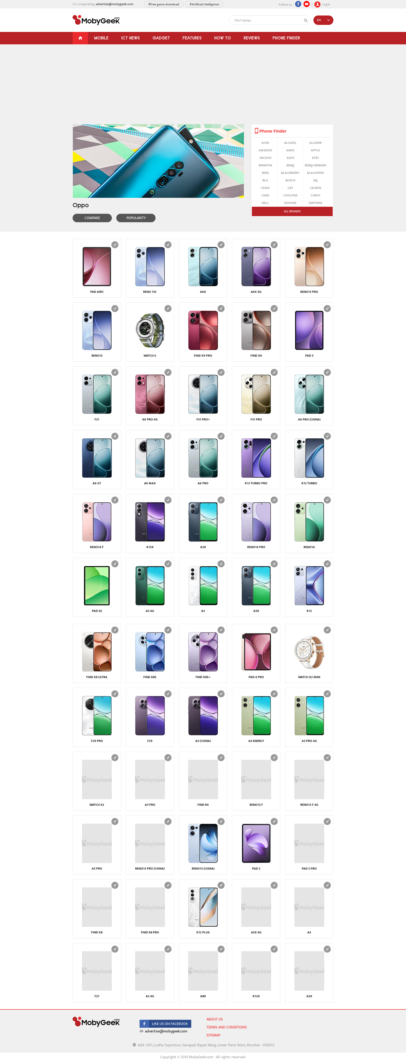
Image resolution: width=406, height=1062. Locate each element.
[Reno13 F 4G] (309, 798)
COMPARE (92, 218)
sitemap (213, 1035)
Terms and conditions (227, 1027)
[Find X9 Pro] (203, 349)
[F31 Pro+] (203, 413)
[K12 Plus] (203, 925)
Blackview (315, 173)
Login (326, 4)
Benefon (265, 165)
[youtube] (307, 4)
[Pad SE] (97, 604)
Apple (315, 150)
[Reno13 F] (256, 798)
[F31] (97, 413)
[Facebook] (298, 4)
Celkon (315, 188)
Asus (290, 157)
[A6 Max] (150, 476)
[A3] (309, 925)
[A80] (203, 989)
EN (319, 20)
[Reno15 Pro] (309, 285)
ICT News (130, 37)
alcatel (290, 142)
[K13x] (150, 540)
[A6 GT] (97, 476)
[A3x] (309, 989)
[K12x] (256, 989)
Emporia (315, 203)
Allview (315, 142)
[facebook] (165, 1026)
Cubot (315, 195)
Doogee (290, 203)
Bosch (290, 180)
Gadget (161, 37)
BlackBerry (290, 173)
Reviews (252, 37)
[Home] (80, 38)
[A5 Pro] (150, 798)
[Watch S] (150, 349)
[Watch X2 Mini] (309, 670)
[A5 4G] (150, 604)
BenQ (290, 165)
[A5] (203, 604)
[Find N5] (203, 798)
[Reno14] (309, 540)
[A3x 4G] (256, 925)
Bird (265, 173)
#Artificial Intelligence (204, 4)
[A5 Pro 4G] (309, 734)
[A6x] (203, 285)
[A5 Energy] (256, 734)
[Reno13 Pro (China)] (150, 862)
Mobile (101, 37)
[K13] (309, 604)
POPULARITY (136, 218)
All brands (292, 211)
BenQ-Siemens (315, 165)
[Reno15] (97, 349)
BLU (265, 180)
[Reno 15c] (150, 285)
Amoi (290, 150)
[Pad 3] (256, 862)
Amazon (265, 150)
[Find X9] (256, 349)
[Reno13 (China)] (203, 862)
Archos (265, 157)
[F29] (150, 734)
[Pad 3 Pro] (309, 862)
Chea (265, 195)
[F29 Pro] (97, 734)
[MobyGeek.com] (96, 20)
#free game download (163, 4)
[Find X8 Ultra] (97, 670)
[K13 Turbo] (309, 476)
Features (192, 37)
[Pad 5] (309, 349)
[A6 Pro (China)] (309, 413)
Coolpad (290, 195)
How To (222, 37)
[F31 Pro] (256, 413)
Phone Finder (286, 37)
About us (215, 1019)
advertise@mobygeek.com (114, 4)
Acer (265, 142)
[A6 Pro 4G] (150, 413)
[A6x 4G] (256, 285)
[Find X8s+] (203, 670)
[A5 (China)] (203, 734)
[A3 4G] (150, 989)
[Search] (306, 20)
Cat (290, 188)
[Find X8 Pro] (150, 925)
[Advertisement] (203, 89)
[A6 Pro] (203, 476)
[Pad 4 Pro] (256, 670)
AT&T (315, 157)
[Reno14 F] (97, 540)
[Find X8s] (150, 670)
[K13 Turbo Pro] (256, 476)
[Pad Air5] (97, 285)
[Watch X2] (97, 798)
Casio (265, 188)
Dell (265, 203)
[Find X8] (97, 925)
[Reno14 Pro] (256, 540)
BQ (315, 180)
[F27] (97, 989)
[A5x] (203, 540)
